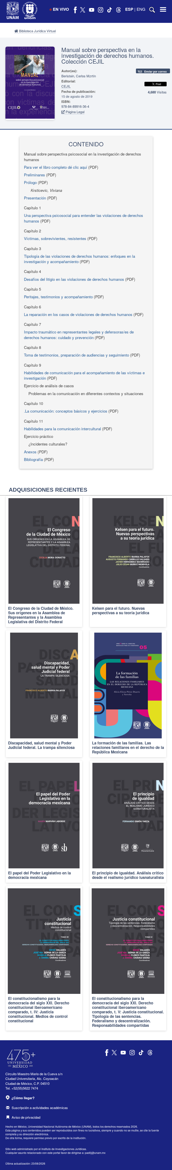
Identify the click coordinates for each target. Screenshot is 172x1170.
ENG (141, 9)
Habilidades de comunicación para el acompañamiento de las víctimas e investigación (84, 375)
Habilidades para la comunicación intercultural (62, 428)
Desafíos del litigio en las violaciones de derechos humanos (74, 279)
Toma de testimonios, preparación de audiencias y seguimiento (76, 355)
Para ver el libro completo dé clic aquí (55, 167)
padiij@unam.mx (95, 1153)
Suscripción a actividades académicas (40, 1107)
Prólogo (30, 182)
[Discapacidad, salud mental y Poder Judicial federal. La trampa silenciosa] (44, 693)
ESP (129, 9)
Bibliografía (33, 459)
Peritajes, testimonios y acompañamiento (58, 296)
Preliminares (34, 174)
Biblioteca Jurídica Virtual (37, 30)
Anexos (30, 451)
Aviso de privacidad (26, 1117)
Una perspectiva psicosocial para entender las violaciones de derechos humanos (83, 217)
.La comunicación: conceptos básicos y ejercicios (65, 411)
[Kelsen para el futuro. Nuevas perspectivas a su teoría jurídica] (128, 561)
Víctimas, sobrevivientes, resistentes (55, 238)
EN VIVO (61, 9)
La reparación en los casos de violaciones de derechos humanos (78, 314)
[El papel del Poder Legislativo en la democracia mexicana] (44, 822)
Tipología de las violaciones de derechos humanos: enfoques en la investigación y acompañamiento (79, 258)
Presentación (35, 198)
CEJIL (66, 86)
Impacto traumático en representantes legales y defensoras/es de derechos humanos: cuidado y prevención (79, 334)
